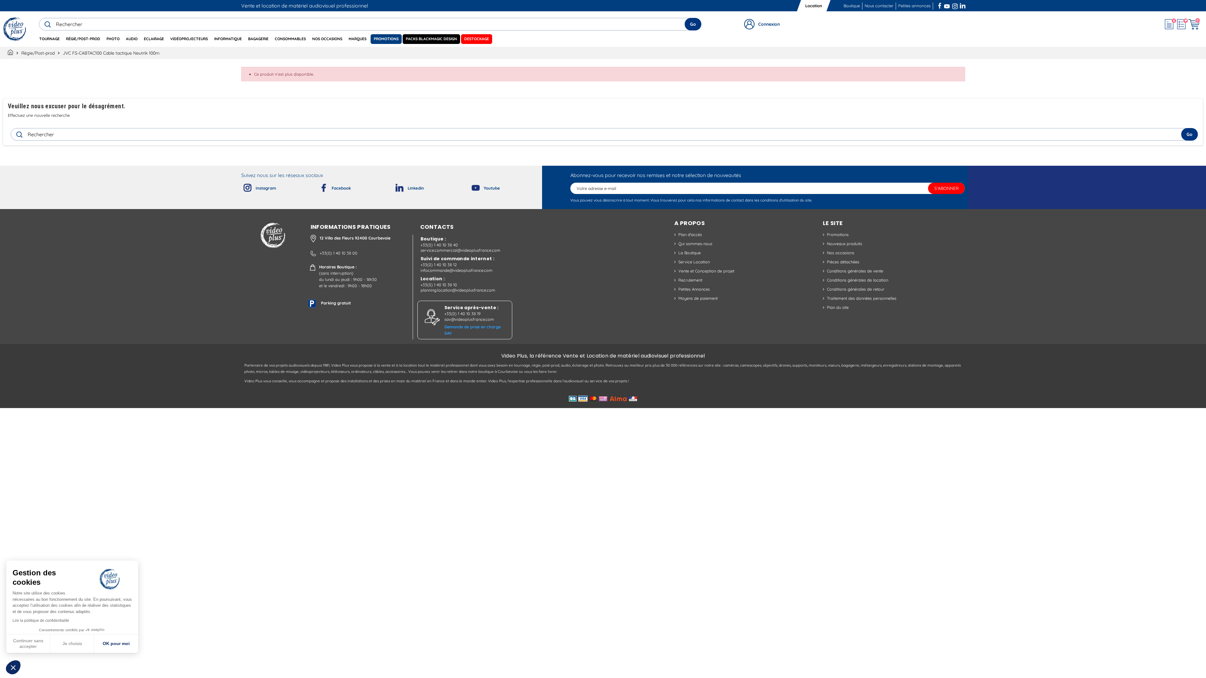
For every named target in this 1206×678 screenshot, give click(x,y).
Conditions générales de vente (855, 270)
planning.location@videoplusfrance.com (458, 290)
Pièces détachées (843, 261)
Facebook (940, 5)
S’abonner (946, 188)
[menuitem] (49, 39)
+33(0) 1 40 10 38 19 (462, 313)
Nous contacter (879, 5)
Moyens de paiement (698, 298)
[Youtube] (470, 186)
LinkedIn (963, 5)
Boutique (852, 5)
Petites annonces (914, 5)
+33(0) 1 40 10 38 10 (439, 284)
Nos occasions (840, 252)
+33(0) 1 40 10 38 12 (439, 264)
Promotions (838, 234)
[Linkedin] (394, 186)
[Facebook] (318, 186)
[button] (13, 667)
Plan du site (838, 307)
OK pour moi (116, 643)
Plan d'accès (690, 234)
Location (813, 5)
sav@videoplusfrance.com (469, 319)
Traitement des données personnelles (861, 298)
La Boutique (689, 252)
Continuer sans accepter (28, 643)
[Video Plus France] (15, 29)
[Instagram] (242, 186)
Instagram (955, 5)
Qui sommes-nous (695, 243)
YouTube (946, 5)
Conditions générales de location (857, 279)
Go (693, 24)
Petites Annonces (694, 289)
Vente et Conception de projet (706, 270)
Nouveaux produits (844, 243)
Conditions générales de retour (855, 289)
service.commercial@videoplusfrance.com (460, 250)
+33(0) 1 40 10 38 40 (439, 244)
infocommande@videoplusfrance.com (456, 270)
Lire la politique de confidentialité (41, 620)
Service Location (694, 261)
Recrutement (690, 279)
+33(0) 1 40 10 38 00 (338, 253)
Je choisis (72, 643)
